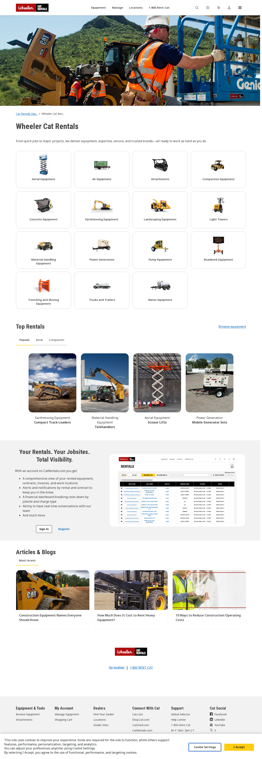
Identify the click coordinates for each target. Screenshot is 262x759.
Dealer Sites (101, 725)
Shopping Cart (63, 719)
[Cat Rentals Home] (32, 7)
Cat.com (137, 714)
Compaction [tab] (56, 340)
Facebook (220, 714)
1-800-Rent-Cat (180, 725)
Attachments (24, 719)
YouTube (219, 725)
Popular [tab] (24, 340)
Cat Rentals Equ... (27, 114)
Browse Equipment (28, 714)
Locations (99, 719)
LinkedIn (219, 719)
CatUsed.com (140, 725)
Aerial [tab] (39, 340)
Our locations (116, 667)
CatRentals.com (142, 730)
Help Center (178, 719)
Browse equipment (232, 326)
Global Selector (180, 714)
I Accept (239, 747)
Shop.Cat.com (141, 719)
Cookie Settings (205, 747)
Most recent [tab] (27, 560)
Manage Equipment (67, 714)
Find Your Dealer (103, 714)
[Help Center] (207, 7)
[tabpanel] (131, 390)
